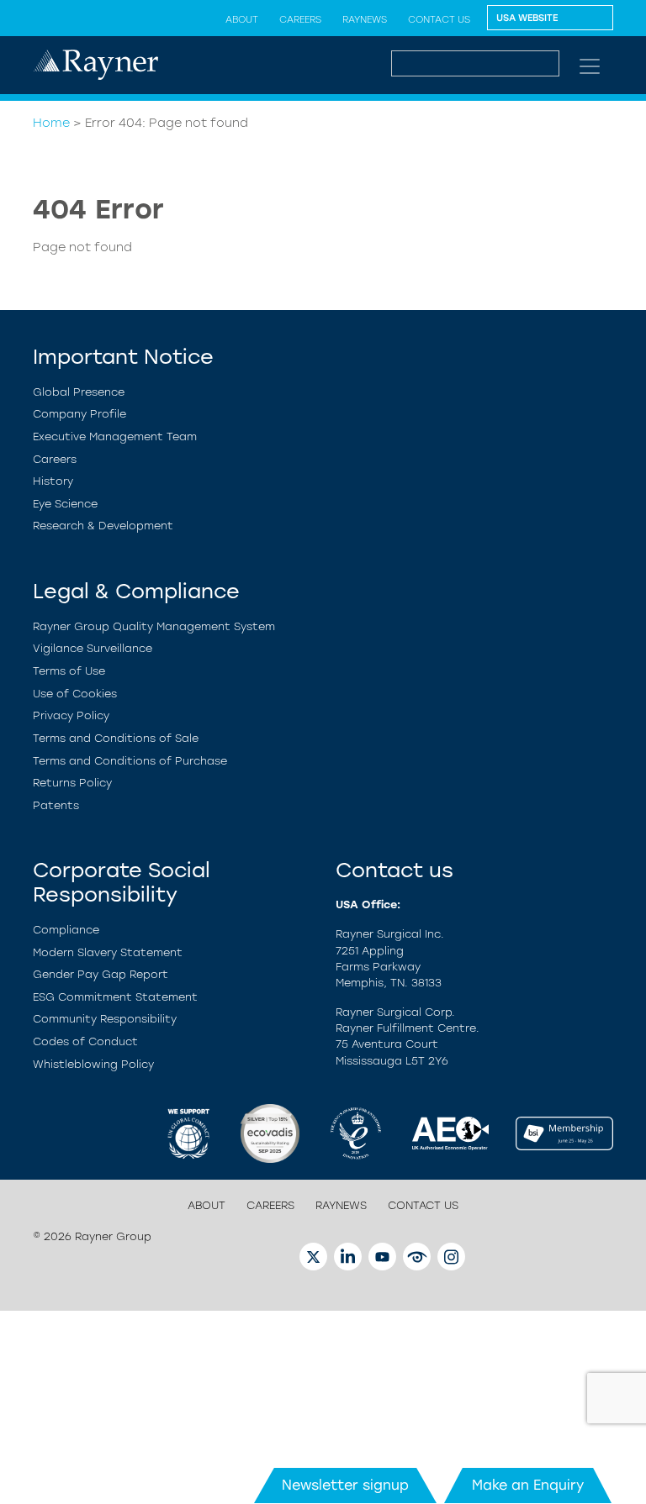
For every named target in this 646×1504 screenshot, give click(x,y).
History (53, 481)
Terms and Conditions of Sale (116, 738)
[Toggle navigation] (589, 66)
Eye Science (65, 503)
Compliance (66, 929)
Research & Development (103, 525)
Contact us (439, 19)
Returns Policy (72, 782)
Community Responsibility (105, 1018)
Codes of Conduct (85, 1041)
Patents (56, 805)
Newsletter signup (345, 1485)
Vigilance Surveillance (92, 648)
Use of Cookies (75, 693)
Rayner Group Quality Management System (154, 626)
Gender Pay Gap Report (100, 974)
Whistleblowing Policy (93, 1064)
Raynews (364, 19)
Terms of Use (69, 671)
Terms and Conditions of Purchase (130, 761)
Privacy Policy (71, 715)
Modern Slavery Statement (108, 952)
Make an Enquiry (528, 1485)
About (241, 19)
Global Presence (78, 392)
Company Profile (79, 414)
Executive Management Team (115, 436)
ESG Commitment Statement (115, 997)
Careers (300, 19)
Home (51, 122)
